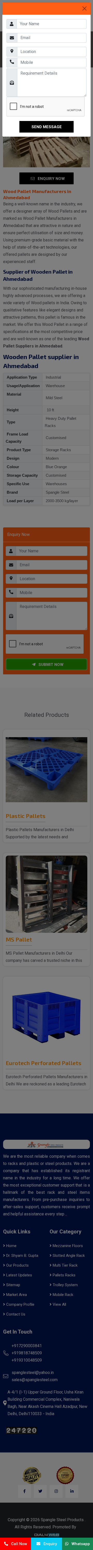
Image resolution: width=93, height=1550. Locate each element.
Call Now (17, 1544)
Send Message (47, 127)
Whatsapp (79, 1544)
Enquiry (48, 1544)
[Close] (84, 8)
